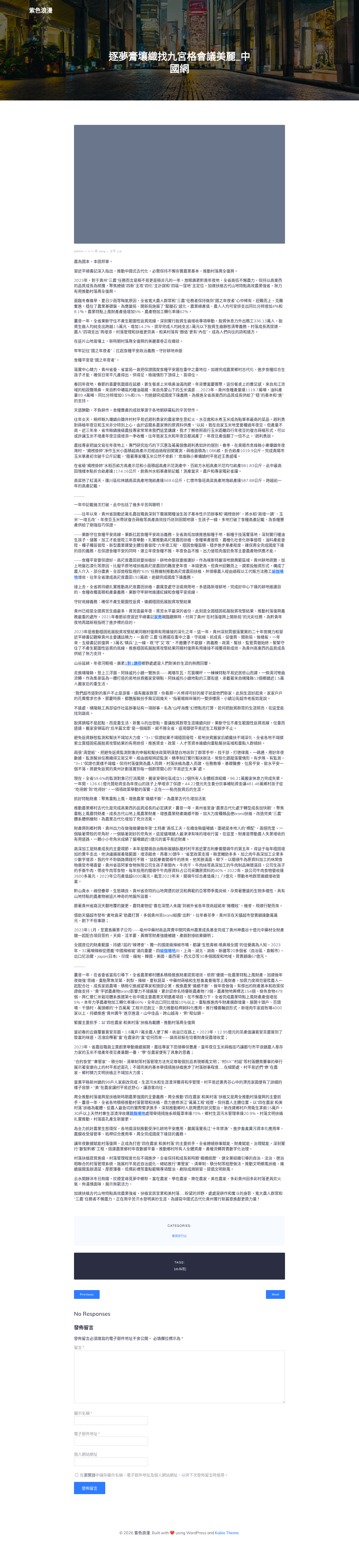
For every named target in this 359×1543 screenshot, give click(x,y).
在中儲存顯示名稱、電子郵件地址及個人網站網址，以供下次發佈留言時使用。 (154, 1475)
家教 (158, 616)
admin (79, 251)
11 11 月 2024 (97, 251)
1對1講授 (133, 663)
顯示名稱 (83, 1413)
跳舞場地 (137, 1113)
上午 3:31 (116, 251)
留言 (79, 1347)
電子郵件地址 (87, 1434)
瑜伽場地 (168, 950)
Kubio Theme (227, 1532)
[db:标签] (180, 1269)
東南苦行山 (179, 1236)
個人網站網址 (85, 1454)
